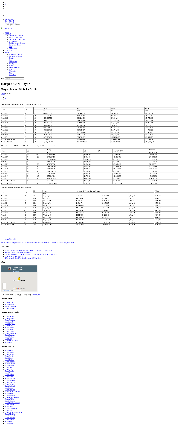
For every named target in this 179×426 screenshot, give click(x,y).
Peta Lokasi (13, 41)
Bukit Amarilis (10, 382)
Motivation (12, 71)
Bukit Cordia (9, 356)
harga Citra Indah (10, 239)
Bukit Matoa (9, 326)
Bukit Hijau (9, 393)
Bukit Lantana (9, 327)
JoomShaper (35, 294)
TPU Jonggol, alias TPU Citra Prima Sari (23, 258)
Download (12, 75)
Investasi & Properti (15, 54)
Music (11, 73)
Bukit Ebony (9, 358)
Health (11, 58)
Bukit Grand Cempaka (12, 391)
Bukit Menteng (10, 395)
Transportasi (13, 49)
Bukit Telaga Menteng (12, 403)
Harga (3, 94)
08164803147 (9, 21)
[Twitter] (5, 4)
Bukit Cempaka (10, 335)
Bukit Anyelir (9, 365)
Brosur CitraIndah (15, 45)
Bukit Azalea (9, 367)
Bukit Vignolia (10, 401)
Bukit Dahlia (9, 322)
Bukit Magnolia (10, 324)
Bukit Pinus (9, 406)
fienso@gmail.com (11, 23)
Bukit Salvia (9, 350)
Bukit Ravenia (9, 405)
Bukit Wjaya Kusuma (12, 397)
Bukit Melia (9, 423)
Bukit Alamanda (10, 333)
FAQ (10, 47)
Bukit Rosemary (10, 320)
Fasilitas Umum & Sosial (17, 43)
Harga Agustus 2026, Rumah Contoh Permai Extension (28, 250)
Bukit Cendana (10, 390)
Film (10, 60)
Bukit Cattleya (9, 375)
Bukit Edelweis (10, 363)
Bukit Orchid (9, 354)
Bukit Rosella (9, 371)
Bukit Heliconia (10, 386)
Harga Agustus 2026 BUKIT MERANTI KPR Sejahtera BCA (31, 254)
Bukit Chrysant (10, 362)
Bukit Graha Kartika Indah (13, 412)
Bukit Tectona (9, 360)
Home (7, 32)
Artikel (7, 52)
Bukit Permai (9, 331)
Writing (11, 63)
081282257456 (10, 19)
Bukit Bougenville (11, 408)
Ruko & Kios (9, 302)
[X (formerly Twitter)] (5, 99)
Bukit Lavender (10, 384)
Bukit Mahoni (9, 337)
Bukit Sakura (9, 316)
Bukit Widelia (9, 399)
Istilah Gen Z (13, 256)
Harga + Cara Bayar (15, 37)
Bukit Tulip (8, 421)
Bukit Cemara (9, 419)
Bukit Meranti (9, 304)
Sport (11, 65)
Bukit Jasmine (9, 318)
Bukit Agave (9, 373)
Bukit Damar (9, 329)
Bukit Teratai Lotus (11, 340)
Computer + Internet (15, 56)
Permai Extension (10, 306)
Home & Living (14, 67)
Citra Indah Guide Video (17, 39)
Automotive (13, 62)
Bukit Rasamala (10, 416)
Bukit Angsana (10, 378)
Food (11, 69)
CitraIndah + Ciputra (16, 35)
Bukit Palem (9, 388)
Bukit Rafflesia (10, 380)
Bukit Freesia (9, 308)
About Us (8, 34)
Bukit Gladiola (10, 414)
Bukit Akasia (9, 377)
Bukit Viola (9, 342)
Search (3, 78)
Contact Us (8, 50)
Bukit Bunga (9, 410)
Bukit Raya (8, 339)
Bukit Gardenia (10, 418)
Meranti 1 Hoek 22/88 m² (18, 252)
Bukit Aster (8, 369)
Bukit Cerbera (9, 352)
